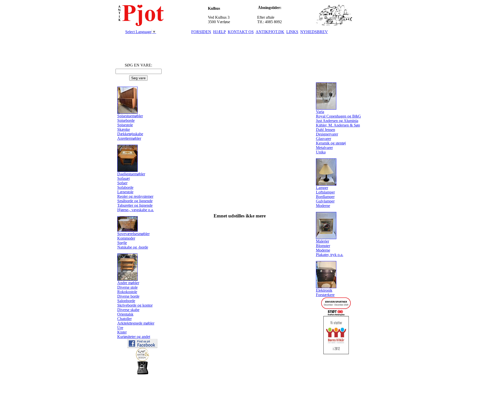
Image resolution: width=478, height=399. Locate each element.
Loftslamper (325, 192)
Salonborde (126, 301)
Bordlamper (325, 197)
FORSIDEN (201, 32)
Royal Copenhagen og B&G (338, 116)
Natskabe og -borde (132, 247)
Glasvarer (323, 138)
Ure (120, 328)
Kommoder (126, 238)
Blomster (323, 246)
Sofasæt (123, 178)
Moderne (323, 205)
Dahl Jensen (325, 130)
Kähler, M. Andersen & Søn (338, 125)
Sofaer (122, 183)
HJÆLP (219, 32)
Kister (122, 332)
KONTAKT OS (241, 32)
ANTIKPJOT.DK (270, 32)
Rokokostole (127, 292)
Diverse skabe (128, 310)
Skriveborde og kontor (135, 305)
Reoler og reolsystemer (135, 196)
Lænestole (125, 192)
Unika (321, 152)
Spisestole (125, 125)
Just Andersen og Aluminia (337, 121)
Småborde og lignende (135, 201)
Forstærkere (325, 295)
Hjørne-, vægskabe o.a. (135, 210)
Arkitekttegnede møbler (135, 323)
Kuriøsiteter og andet (133, 336)
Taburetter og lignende (135, 205)
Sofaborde (125, 187)
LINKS (292, 32)
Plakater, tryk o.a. (329, 255)
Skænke (123, 129)
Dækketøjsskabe (130, 134)
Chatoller (124, 319)
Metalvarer (324, 147)
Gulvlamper (325, 201)
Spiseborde (126, 120)
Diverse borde (128, 296)
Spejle (122, 243)
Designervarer (327, 134)
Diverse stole (127, 287)
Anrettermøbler (129, 138)
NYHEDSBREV (314, 32)
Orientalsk (125, 314)
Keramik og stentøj (331, 143)
